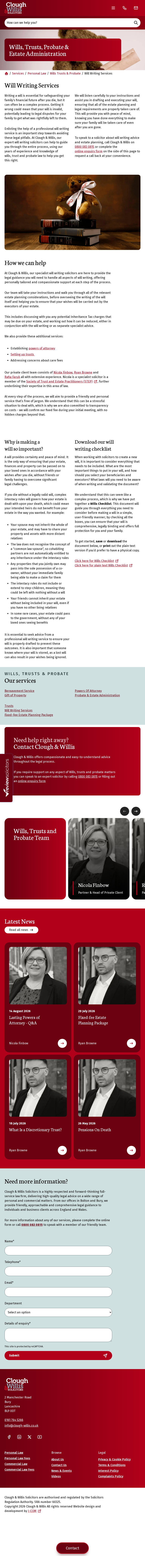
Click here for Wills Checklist (94, 561)
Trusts (9, 706)
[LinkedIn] (19, 1436)
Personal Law (37, 73)
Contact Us (59, 1465)
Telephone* (13, 1262)
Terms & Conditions (112, 1465)
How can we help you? (22, 22)
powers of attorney (42, 348)
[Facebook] (9, 1436)
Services (18, 73)
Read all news (18, 930)
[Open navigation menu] (113, 7)
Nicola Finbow (62, 372)
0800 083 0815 (84, 147)
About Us (57, 1459)
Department (13, 1303)
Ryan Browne (83, 372)
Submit (14, 1355)
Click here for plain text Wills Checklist (101, 565)
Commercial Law (16, 1464)
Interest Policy (108, 1471)
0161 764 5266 (14, 1420)
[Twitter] (29, 1436)
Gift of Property (15, 695)
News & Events (61, 1471)
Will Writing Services (18, 710)
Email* (9, 1282)
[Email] (135, 7)
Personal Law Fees (17, 1458)
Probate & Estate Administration (97, 695)
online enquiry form (89, 151)
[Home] (15, 8)
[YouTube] (39, 1436)
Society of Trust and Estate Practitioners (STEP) (59, 381)
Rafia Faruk (12, 377)
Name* (9, 1241)
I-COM (32, 1511)
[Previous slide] (124, 811)
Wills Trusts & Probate (65, 73)
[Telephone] (124, 7)
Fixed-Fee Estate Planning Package (29, 715)
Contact (72, 1548)
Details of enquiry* (18, 1323)
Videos (56, 1476)
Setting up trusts (23, 354)
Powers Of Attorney (88, 691)
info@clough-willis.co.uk (21, 1425)
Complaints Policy (110, 1476)
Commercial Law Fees (19, 1469)
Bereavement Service (19, 691)
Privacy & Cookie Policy (114, 1459)
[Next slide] (135, 811)
